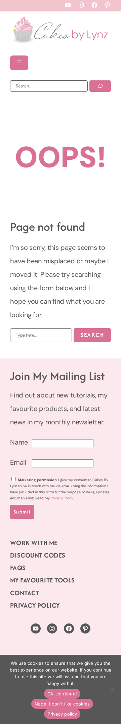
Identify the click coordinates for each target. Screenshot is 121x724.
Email (18, 462)
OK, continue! (62, 693)
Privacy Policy (62, 498)
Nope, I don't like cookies (62, 704)
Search (92, 335)
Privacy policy (62, 714)
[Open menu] (19, 62)
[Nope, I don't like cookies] (112, 689)
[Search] (100, 86)
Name (19, 442)
